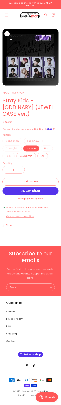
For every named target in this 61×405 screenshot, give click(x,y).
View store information (20, 216)
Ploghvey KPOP (29, 391)
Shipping (11, 333)
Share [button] (9, 225)
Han (46, 148)
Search (10, 311)
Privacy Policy (14, 318)
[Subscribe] (51, 287)
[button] (6, 15)
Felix (8, 155)
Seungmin (26, 155)
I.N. (42, 155)
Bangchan (12, 141)
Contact (11, 341)
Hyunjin (31, 148)
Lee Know (33, 141)
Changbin (12, 148)
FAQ (8, 326)
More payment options (30, 198)
